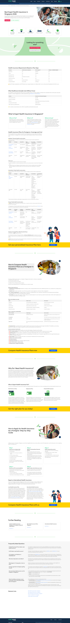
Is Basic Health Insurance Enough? (33, 596)
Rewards (55, 1)
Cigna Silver (45, 566)
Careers (55, 619)
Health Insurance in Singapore (35, 47)
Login (61, 1)
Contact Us (60, 619)
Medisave (38, 93)
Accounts (43, 1)
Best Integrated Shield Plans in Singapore (34, 592)
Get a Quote (53, 244)
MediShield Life (32, 93)
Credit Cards (10, 622)
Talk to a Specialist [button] (16, 20)
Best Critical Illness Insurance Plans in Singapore (35, 593)
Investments (48, 1)
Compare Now (7, 20)
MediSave (39, 206)
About (51, 619)
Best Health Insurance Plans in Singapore (34, 590)
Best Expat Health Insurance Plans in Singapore (22, 5)
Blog (52, 1)
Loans (35, 1)
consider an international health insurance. (35, 491)
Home (9, 5)
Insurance (38, 1)
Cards (31, 1)
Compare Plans (53, 350)
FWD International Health (10, 177)
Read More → (11, 528)
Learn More (53, 408)
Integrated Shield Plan (34, 122)
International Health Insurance (35, 50)
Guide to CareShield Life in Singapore (33, 594)
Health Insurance (13, 5)
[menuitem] (31, 1)
